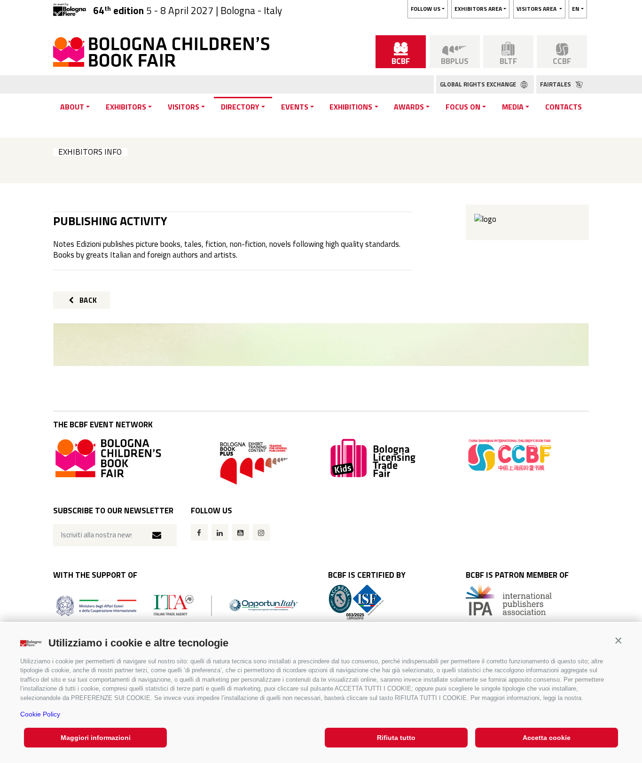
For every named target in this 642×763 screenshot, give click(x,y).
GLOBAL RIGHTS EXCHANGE (478, 84)
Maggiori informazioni (96, 737)
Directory (240, 106)
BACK (87, 300)
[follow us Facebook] (199, 532)
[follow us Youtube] (240, 532)
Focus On (463, 106)
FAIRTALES (556, 84)
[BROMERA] (321, 344)
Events (294, 106)
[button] (618, 640)
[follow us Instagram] (261, 532)
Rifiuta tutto (396, 737)
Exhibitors (126, 106)
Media (513, 106)
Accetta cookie (547, 737)
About (72, 106)
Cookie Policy (40, 714)
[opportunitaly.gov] (177, 604)
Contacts (563, 106)
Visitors (183, 106)
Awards (409, 106)
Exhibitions (350, 106)
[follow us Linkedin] (219, 532)
